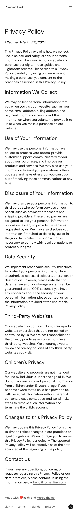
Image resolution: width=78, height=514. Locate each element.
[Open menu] (70, 7)
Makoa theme (46, 497)
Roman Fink (14, 7)
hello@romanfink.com (49, 482)
